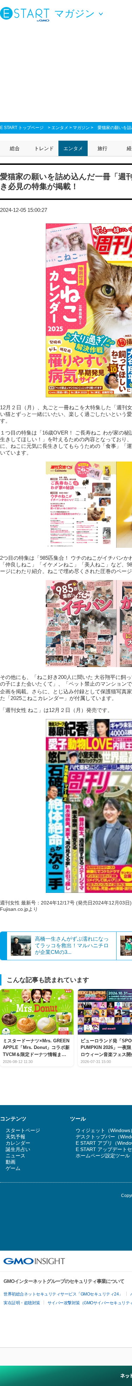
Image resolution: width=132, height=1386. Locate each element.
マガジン (81, 127)
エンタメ (59, 127)
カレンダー (18, 1143)
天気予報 (15, 1136)
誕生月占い (18, 1149)
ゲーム (13, 1168)
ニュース (15, 1155)
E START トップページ (22, 127)
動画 (10, 1162)
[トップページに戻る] (26, 14)
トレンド (44, 148)
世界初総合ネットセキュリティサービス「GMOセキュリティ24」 (63, 1294)
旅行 (102, 148)
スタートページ (23, 1130)
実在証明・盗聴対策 (22, 1302)
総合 (15, 148)
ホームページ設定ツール (103, 1155)
